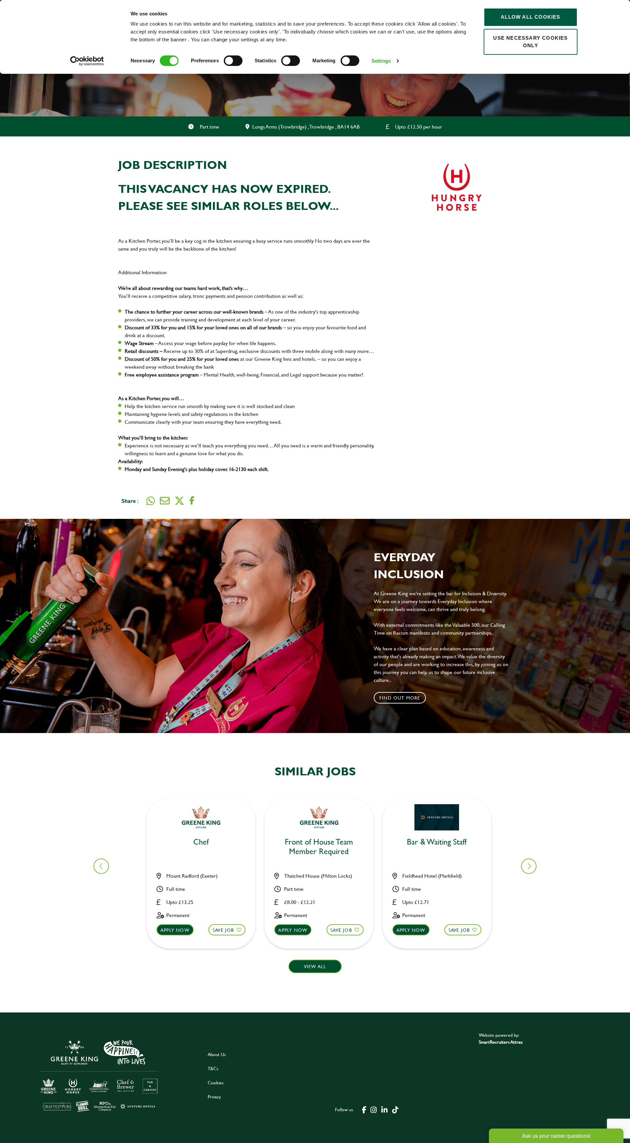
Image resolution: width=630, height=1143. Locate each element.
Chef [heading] (201, 842)
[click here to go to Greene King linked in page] (384, 1109)
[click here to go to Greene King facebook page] (364, 1109)
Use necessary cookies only (530, 41)
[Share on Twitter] (179, 501)
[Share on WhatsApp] (150, 501)
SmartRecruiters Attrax (501, 1041)
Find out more (399, 697)
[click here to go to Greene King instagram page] (373, 1109)
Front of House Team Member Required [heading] (319, 847)
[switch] (233, 60)
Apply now (175, 930)
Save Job (223, 930)
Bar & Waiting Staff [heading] (437, 842)
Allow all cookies (530, 17)
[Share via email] (165, 501)
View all (315, 966)
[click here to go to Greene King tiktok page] (395, 1109)
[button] (528, 866)
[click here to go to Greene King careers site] (99, 1075)
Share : (129, 500)
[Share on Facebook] (192, 501)
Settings (381, 61)
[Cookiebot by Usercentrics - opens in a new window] (87, 61)
